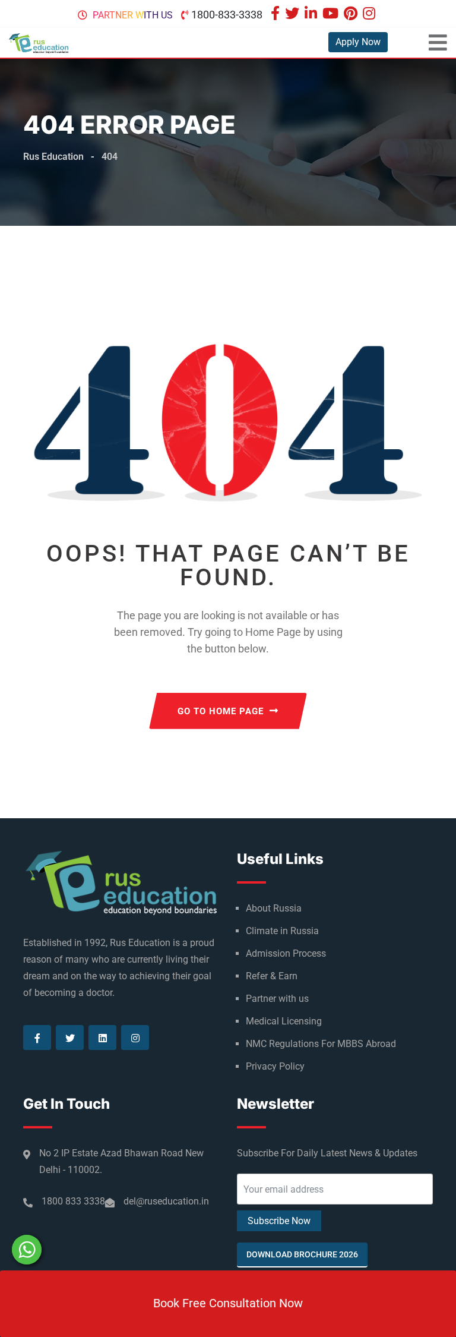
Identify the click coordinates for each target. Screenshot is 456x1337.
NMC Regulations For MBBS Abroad (321, 1043)
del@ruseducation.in (166, 1201)
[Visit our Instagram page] (370, 14)
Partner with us (133, 15)
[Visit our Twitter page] (293, 14)
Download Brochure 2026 (302, 1254)
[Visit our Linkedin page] (312, 14)
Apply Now (358, 42)
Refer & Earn (271, 976)
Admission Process (286, 953)
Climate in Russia (282, 930)
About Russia (274, 908)
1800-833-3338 (226, 14)
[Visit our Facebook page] (277, 14)
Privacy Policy (275, 1066)
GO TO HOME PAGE (221, 711)
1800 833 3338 (73, 1201)
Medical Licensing (284, 1021)
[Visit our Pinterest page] (352, 14)
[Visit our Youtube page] (331, 14)
